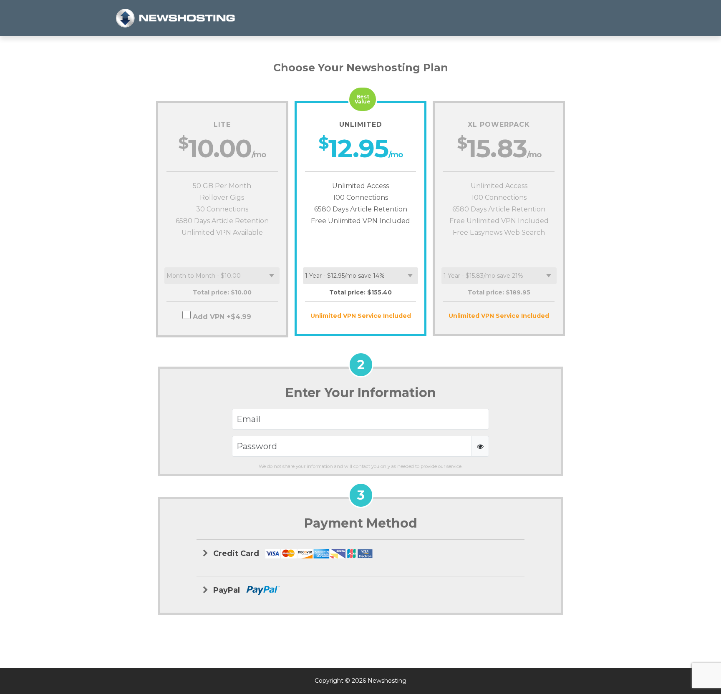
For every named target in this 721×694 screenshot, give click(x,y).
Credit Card (237, 553)
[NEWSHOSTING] (176, 18)
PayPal (227, 590)
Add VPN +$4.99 (222, 317)
